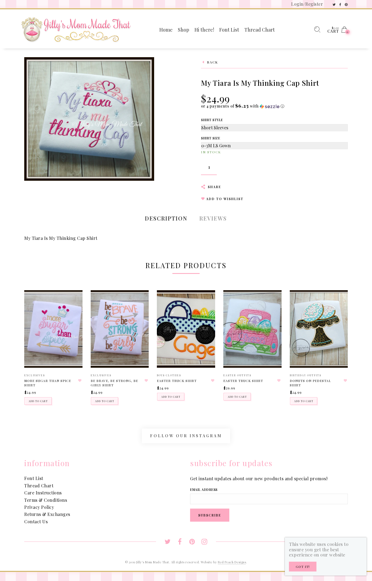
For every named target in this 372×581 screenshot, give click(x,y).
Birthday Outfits (305, 375)
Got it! (303, 566)
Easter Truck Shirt (177, 380)
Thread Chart (38, 485)
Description (166, 218)
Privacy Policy (39, 507)
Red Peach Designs (232, 562)
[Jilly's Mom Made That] (76, 29)
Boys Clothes (169, 375)
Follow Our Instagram (186, 435)
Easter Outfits (237, 375)
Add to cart (38, 401)
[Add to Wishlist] (80, 380)
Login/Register (307, 4)
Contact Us (36, 521)
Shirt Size (210, 138)
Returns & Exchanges (47, 514)
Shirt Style (212, 120)
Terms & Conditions (45, 500)
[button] (243, 106)
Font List (33, 478)
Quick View (72, 302)
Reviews (213, 218)
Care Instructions (43, 493)
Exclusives (34, 375)
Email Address (204, 489)
